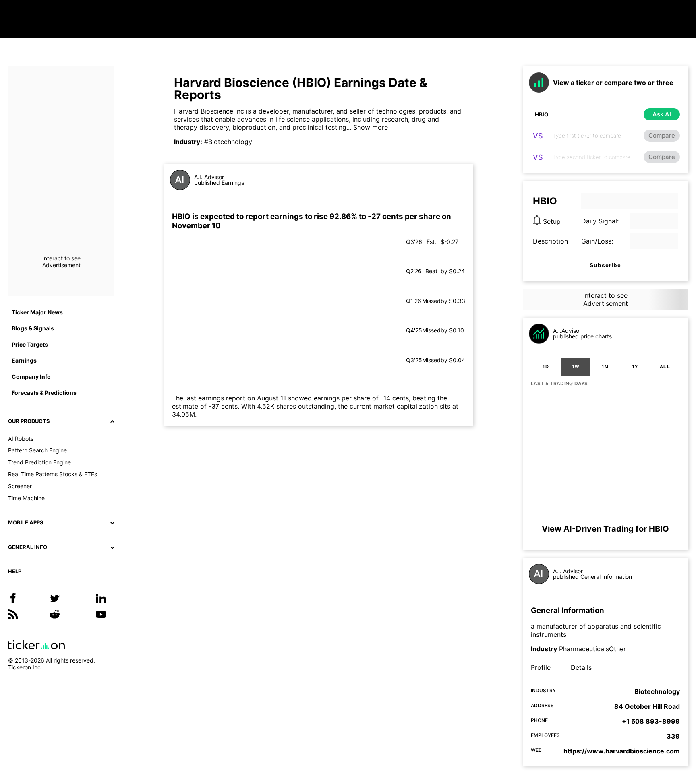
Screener (20, 486)
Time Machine (26, 498)
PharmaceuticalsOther (592, 649)
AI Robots (20, 438)
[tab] (546, 367)
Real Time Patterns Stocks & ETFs (52, 474)
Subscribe (605, 265)
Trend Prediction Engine (39, 462)
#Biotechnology (228, 142)
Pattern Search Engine (37, 450)
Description (550, 241)
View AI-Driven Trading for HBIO (605, 529)
